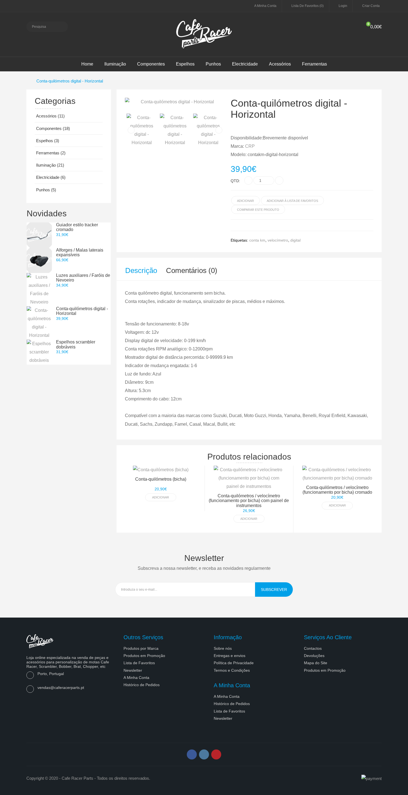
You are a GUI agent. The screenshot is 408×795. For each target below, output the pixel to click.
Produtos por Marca (141, 648)
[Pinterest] (216, 754)
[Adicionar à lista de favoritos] (283, 484)
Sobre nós (223, 648)
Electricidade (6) (51, 177)
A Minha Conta (136, 677)
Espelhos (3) (47, 140)
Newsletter (133, 670)
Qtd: (235, 181)
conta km (257, 240)
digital (295, 240)
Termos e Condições (232, 670)
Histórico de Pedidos (142, 685)
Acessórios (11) (50, 116)
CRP (250, 146)
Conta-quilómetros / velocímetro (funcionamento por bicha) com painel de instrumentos (249, 500)
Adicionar (160, 497)
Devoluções (314, 655)
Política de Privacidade (234, 663)
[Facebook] (192, 754)
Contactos (313, 648)
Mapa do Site (315, 663)
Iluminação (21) (50, 165)
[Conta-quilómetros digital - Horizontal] (175, 102)
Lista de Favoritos (139, 663)
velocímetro (278, 240)
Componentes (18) (53, 128)
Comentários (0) (191, 270)
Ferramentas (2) (51, 153)
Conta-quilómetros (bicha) (160, 479)
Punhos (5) (46, 189)
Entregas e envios (229, 655)
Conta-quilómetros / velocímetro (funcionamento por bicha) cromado (337, 490)
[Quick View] (283, 475)
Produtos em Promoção (144, 655)
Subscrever (274, 589)
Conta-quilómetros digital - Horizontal (69, 81)
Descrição (141, 270)
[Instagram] (204, 754)
